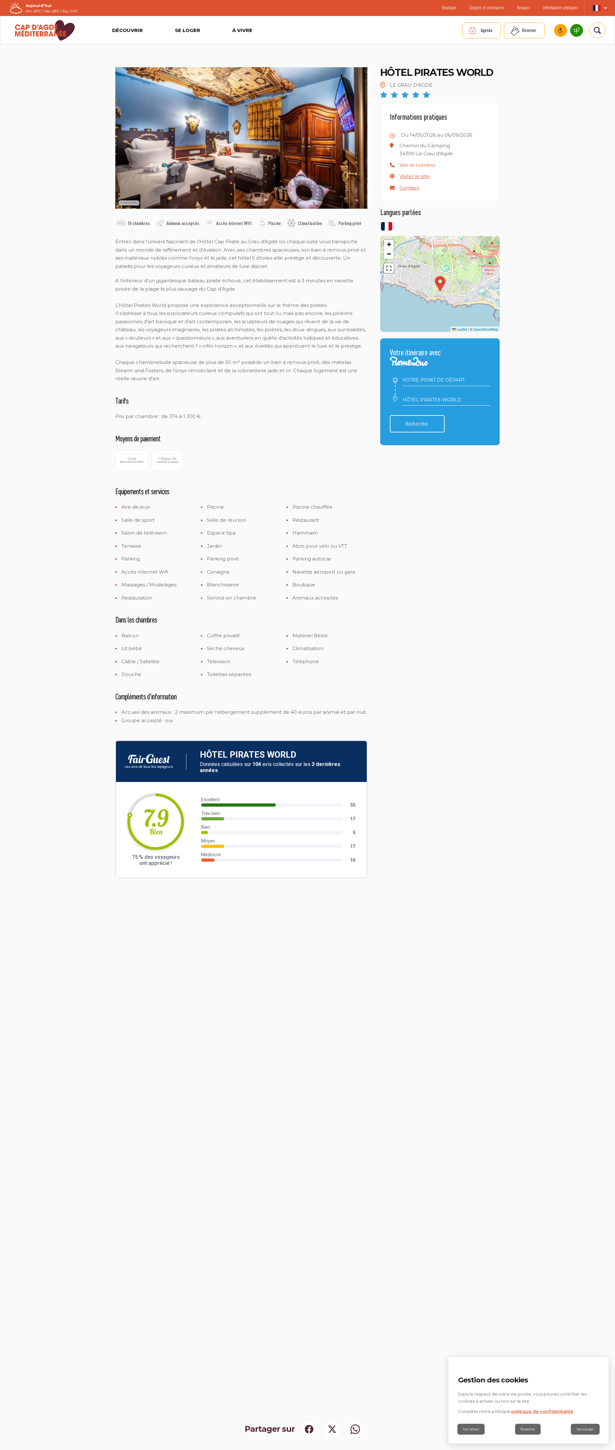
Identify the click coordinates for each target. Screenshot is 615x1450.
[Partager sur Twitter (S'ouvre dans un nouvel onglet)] (332, 1429)
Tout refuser (471, 1429)
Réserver (529, 30)
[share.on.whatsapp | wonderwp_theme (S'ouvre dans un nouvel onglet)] (355, 1429)
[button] (417, 165)
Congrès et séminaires (486, 7)
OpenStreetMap (485, 329)
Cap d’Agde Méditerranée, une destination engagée (576, 30)
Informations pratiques (560, 7)
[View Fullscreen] (389, 268)
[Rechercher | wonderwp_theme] (597, 30)
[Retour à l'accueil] (45, 30)
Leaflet (461, 329)
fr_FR (600, 8)
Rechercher (417, 423)
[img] (121, 223)
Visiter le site (414, 176)
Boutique (449, 7)
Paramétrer (528, 1429)
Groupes (523, 7)
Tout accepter (585, 1429)
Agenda (486, 30)
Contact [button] (409, 188)
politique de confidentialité (542, 1411)
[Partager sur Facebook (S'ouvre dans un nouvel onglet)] (309, 1429)
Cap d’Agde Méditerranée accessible (560, 30)
